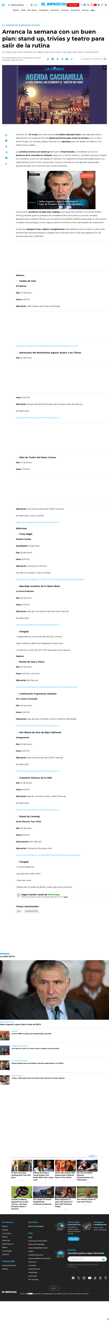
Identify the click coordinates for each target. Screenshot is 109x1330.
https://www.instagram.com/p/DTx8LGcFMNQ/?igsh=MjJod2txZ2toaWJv (50, 579)
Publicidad (32, 1272)
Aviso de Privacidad (36, 1244)
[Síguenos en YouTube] (95, 4)
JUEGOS (16, 10)
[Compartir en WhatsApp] (48, 59)
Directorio (32, 1262)
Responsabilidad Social (37, 1248)
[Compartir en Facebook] (52, 59)
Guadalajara (43, 10)
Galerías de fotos (9, 1265)
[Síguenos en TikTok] (98, 4)
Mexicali (26, 25)
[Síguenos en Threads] (102, 4)
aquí (66, 897)
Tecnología (7, 1251)
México (5, 1226)
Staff (30, 1237)
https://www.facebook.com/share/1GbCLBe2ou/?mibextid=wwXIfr (47, 687)
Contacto (32, 1265)
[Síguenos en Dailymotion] (105, 4)
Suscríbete (73, 5)
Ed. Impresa (75, 10)
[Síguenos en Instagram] (91, 4)
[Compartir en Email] (66, 59)
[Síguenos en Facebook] (84, 4)
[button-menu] (3, 5)
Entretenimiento (31, 911)
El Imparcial (10, 25)
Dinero (5, 1237)
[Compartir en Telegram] (62, 59)
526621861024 (74, 1225)
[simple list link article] (54, 991)
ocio (37, 25)
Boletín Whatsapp (36, 1226)
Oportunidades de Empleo (39, 1258)
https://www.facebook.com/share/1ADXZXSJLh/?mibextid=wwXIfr (47, 346)
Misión (31, 1251)
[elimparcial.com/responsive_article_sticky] (107, 1319)
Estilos (4, 1247)
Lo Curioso (6, 1233)
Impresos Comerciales (37, 1241)
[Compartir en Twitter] (57, 59)
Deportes (6, 1240)
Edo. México (32, 10)
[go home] (9, 1292)
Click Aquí (73, 1239)
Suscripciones (34, 1269)
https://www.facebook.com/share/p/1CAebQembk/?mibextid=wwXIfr (48, 855)
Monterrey (55, 10)
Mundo (5, 1230)
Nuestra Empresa (35, 1255)
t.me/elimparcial (99, 1225)
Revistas (85, 10)
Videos (5, 1269)
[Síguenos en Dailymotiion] (105, 1278)
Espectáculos (7, 1244)
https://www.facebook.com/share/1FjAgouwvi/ (37, 417)
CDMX (23, 10)
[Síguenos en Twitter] (88, 4)
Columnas (65, 10)
